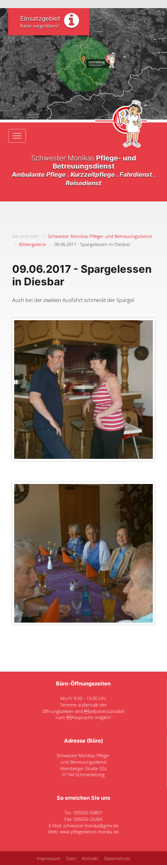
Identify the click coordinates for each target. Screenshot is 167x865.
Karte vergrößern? (39, 26)
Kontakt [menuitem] (90, 858)
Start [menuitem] (71, 858)
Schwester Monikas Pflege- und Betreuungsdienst (100, 236)
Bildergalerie (32, 244)
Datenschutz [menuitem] (117, 858)
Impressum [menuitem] (48, 858)
